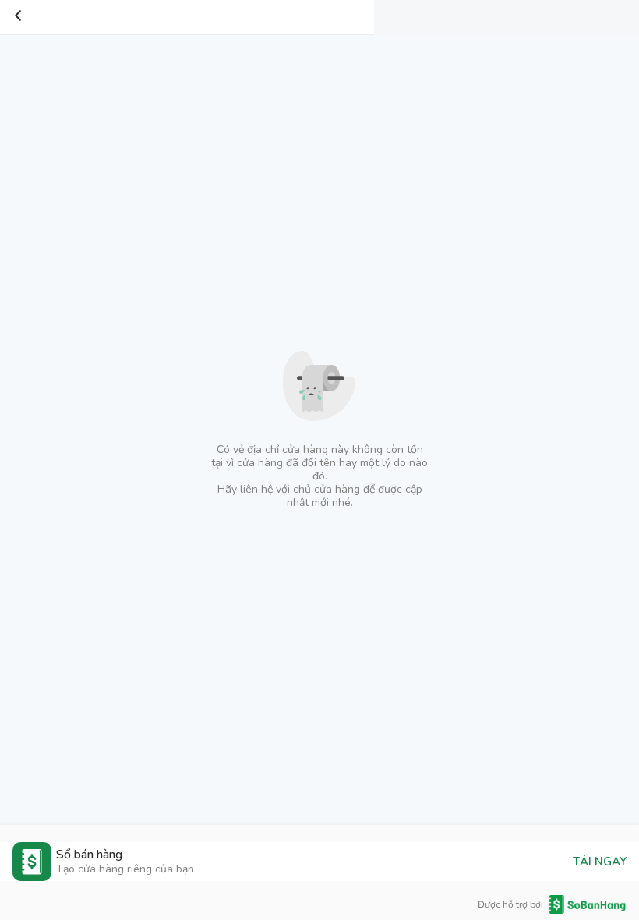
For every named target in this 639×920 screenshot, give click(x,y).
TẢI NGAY (600, 861)
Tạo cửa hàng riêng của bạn (125, 869)
